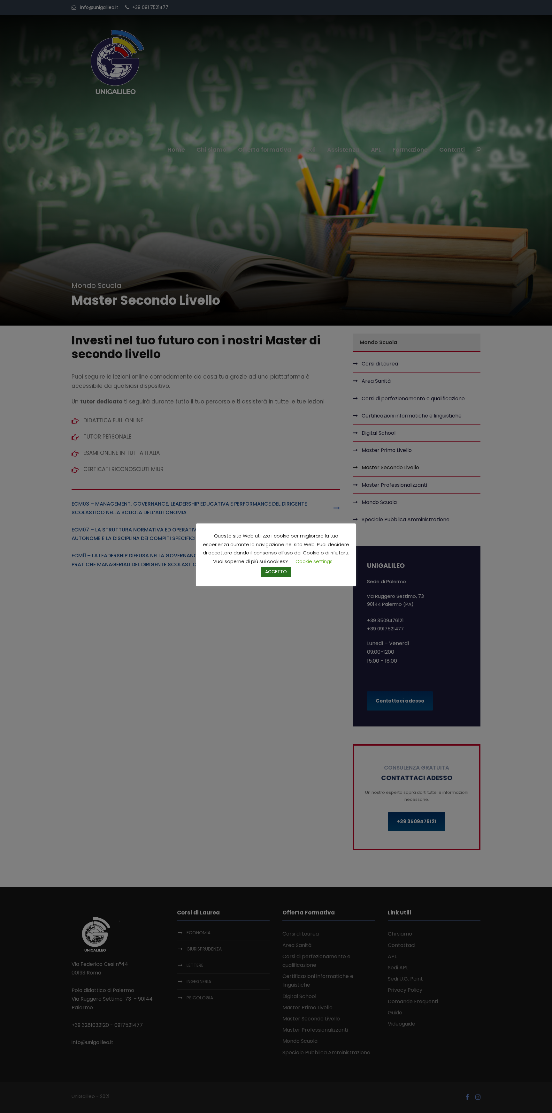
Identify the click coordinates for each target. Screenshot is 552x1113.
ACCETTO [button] (276, 571)
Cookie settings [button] (314, 561)
